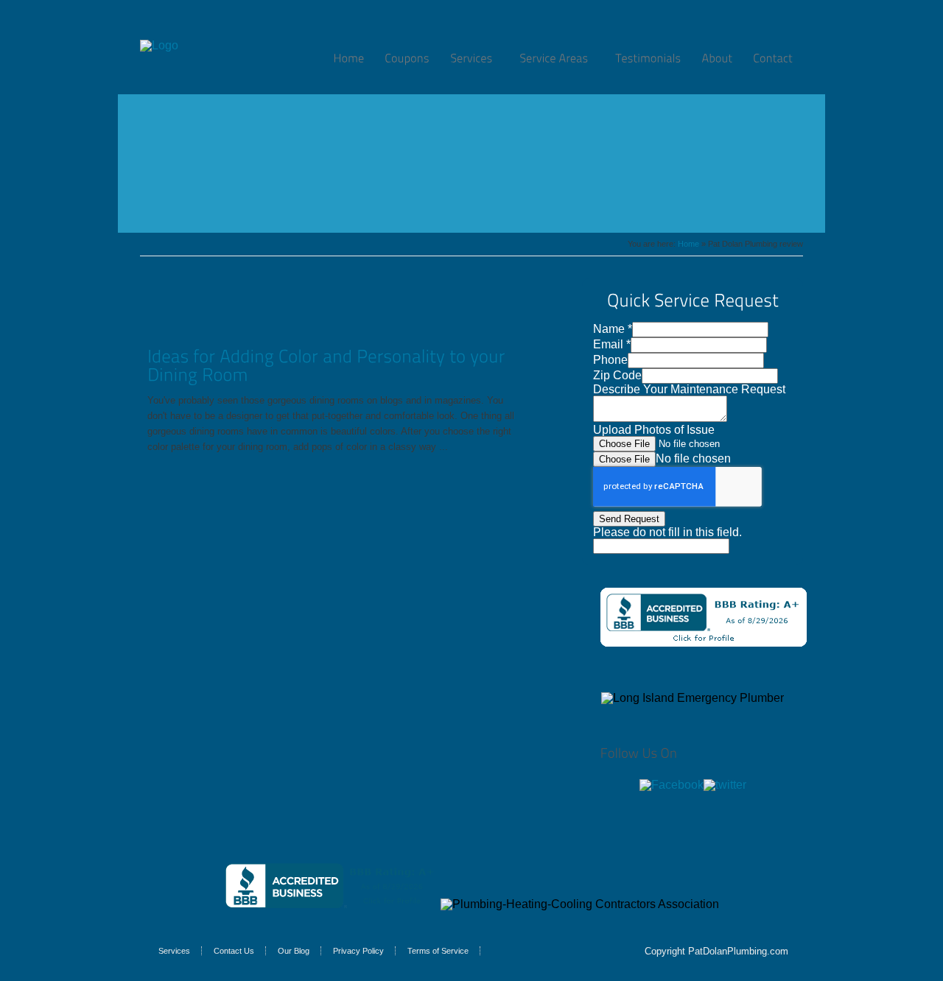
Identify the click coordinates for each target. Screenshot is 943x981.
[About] (717, 58)
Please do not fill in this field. (667, 532)
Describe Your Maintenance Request (689, 389)
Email (612, 344)
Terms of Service (438, 950)
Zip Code (617, 375)
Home (688, 243)
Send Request (629, 518)
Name (612, 329)
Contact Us (234, 950)
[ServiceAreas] (557, 58)
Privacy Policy (358, 950)
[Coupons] (407, 58)
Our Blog (293, 950)
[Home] (348, 58)
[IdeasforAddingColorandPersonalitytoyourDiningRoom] (328, 365)
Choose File (624, 459)
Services (174, 950)
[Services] (474, 58)
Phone (610, 360)
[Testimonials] (648, 58)
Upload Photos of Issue (654, 429)
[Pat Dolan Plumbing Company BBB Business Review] (703, 642)
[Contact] (773, 58)
